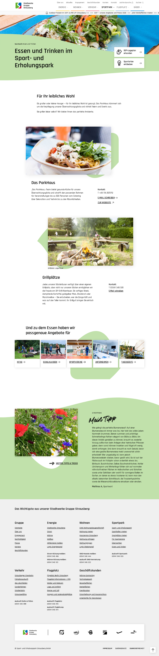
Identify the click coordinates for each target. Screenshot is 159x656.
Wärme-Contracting (87, 575)
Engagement (79, 3)
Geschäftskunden (93, 3)
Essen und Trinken (119, 547)
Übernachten (117, 543)
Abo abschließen (21, 583)
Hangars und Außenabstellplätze (59, 594)
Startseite (18, 528)
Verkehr (92, 7)
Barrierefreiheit (137, 648)
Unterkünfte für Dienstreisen (90, 598)
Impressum (107, 648)
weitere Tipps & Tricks (67, 463)
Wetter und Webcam (55, 583)
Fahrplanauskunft (21, 579)
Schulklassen (50, 362)
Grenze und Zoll (53, 590)
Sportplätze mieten (119, 535)
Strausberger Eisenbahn (24, 575)
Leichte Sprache (125, 3)
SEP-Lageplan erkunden (130, 52)
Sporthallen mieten (119, 531)
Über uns (60, 3)
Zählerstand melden (55, 543)
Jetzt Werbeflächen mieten (134, 13)
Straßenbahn (20, 590)
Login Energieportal (54, 547)
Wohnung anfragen (87, 539)
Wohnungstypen (86, 543)
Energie (62, 7)
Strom (49, 531)
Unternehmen (101, 362)
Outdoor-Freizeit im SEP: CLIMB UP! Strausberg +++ (62, 13)
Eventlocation (85, 590)
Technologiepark (86, 579)
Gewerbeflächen (86, 583)
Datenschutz (120, 648)
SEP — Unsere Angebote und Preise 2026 (103, 13)
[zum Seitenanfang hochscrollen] (153, 649)
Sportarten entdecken (129, 63)
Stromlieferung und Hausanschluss (93, 594)
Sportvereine (75, 362)
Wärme (50, 535)
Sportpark (107, 7)
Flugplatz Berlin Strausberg (57, 575)
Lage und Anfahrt (54, 587)
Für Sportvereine (118, 539)
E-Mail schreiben (106, 197)
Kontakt (114, 3)
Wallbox (50, 539)
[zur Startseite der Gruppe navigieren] (24, 5)
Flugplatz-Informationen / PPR (58, 579)
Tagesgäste (127, 362)
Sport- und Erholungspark (122, 528)
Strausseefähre (21, 594)
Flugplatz (122, 7)
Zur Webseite (104, 202)
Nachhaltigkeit (20, 539)
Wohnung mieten (86, 531)
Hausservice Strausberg (89, 535)
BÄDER (137, 7)
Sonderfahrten (20, 587)
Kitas (19, 362)
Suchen (138, 3)
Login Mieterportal (87, 547)
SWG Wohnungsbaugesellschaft (92, 528)
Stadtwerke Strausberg (56, 528)
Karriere (105, 3)
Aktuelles (69, 3)
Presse (17, 543)
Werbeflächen (85, 587)
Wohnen (77, 7)
